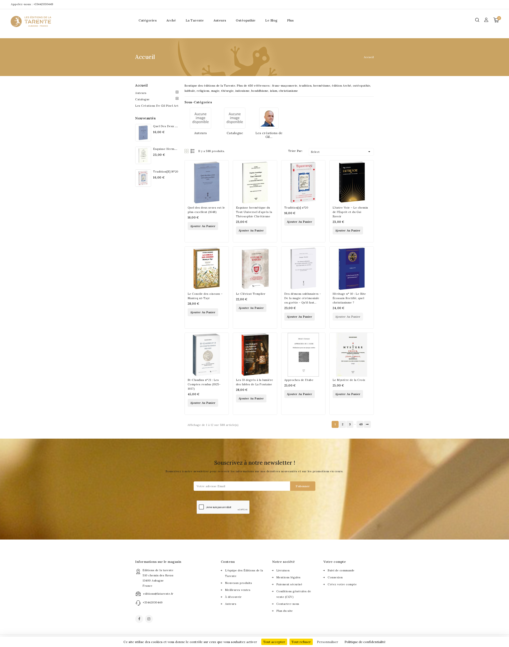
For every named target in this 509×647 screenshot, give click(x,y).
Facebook (139, 619)
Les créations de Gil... (269, 135)
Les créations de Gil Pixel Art (156, 105)
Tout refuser (301, 642)
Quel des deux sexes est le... (174, 126)
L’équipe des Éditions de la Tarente (244, 573)
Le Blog (271, 20)
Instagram (149, 619)
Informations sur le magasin (158, 562)
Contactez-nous (287, 604)
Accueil (141, 85)
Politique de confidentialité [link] (365, 642)
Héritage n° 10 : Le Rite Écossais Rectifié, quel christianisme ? (349, 298)
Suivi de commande (341, 570)
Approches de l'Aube (299, 380)
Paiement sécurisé (289, 584)
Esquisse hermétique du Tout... (175, 149)
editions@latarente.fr (158, 593)
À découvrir (233, 597)
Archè (171, 20)
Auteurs (220, 20)
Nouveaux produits (238, 583)
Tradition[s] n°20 (165, 171)
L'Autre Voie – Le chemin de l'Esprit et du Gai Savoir (350, 212)
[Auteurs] (200, 118)
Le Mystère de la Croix (349, 380)
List (192, 150)
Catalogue (142, 99)
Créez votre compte (342, 584)
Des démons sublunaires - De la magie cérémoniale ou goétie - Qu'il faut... (302, 298)
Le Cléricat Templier (251, 294)
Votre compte (334, 562)
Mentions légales (288, 577)
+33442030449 (43, 4)
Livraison (283, 570)
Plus (290, 20)
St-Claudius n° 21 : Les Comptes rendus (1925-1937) (204, 384)
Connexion (335, 577)
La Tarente (195, 20)
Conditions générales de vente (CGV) (293, 594)
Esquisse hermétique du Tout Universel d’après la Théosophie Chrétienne (254, 212)
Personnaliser (327, 642)
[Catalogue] (234, 118)
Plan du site (284, 611)
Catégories (148, 20)
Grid (187, 150)
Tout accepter (274, 642)
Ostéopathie (246, 20)
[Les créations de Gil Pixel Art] (269, 118)
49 (361, 424)
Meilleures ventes (238, 590)
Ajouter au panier (203, 226)
